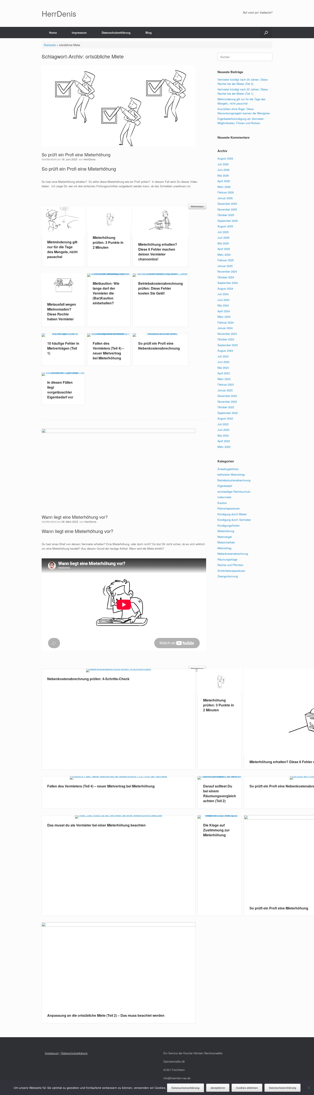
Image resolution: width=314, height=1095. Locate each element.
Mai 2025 (223, 243)
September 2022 (227, 413)
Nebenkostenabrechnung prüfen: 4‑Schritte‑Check (88, 678)
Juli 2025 (223, 232)
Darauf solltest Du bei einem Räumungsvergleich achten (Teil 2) (219, 793)
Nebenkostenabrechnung (232, 554)
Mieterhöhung (225, 531)
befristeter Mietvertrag (231, 474)
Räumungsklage (227, 559)
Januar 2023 (225, 390)
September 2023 (227, 345)
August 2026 (225, 158)
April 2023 (223, 373)
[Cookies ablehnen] (309, 1088)
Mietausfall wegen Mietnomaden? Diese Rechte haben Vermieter (61, 311)
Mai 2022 (223, 435)
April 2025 (223, 249)
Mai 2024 (223, 305)
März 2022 (223, 447)
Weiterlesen (197, 206)
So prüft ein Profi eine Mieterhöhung (76, 154)
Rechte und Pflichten (230, 565)
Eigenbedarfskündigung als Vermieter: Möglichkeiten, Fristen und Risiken (240, 121)
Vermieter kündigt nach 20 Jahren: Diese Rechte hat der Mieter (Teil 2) (242, 81)
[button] (266, 32)
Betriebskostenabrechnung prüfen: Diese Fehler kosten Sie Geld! (160, 288)
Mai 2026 (223, 175)
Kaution (222, 503)
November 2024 (227, 271)
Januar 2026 (225, 198)
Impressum (79, 32)
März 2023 (223, 379)
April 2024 (223, 311)
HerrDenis (89, 159)
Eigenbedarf (224, 486)
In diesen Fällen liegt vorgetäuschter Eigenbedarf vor (60, 389)
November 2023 (227, 334)
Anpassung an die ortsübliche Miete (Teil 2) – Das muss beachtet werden (105, 1015)
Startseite (50, 45)
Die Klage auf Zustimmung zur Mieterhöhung (216, 830)
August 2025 (225, 226)
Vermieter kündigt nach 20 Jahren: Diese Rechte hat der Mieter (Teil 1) (242, 91)
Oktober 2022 (225, 407)
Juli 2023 (223, 356)
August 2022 (225, 418)
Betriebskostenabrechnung (233, 480)
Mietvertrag (224, 548)
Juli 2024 (223, 294)
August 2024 (225, 288)
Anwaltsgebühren (228, 469)
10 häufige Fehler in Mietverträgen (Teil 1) (63, 348)
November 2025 (227, 209)
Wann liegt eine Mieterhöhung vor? (75, 517)
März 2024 (223, 317)
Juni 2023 (223, 362)
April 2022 (223, 441)
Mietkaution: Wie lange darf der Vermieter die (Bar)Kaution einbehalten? (106, 293)
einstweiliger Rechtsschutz (234, 491)
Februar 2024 (225, 322)
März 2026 (223, 187)
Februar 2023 (225, 384)
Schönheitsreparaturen (231, 571)
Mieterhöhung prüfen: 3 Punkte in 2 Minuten (108, 242)
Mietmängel (224, 537)
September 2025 (227, 221)
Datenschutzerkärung (74, 1053)
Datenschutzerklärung (116, 32)
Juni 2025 (223, 237)
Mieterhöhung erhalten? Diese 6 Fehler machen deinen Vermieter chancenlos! (157, 251)
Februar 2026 (225, 192)
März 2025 (223, 255)
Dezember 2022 (227, 396)
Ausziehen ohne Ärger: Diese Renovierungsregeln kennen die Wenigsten (243, 111)
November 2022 (227, 401)
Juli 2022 (223, 424)
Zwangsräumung (227, 576)
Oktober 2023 (225, 339)
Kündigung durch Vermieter (234, 520)
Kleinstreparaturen (228, 508)
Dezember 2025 (227, 204)
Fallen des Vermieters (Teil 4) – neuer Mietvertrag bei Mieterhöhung (108, 350)
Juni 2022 (223, 430)
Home (53, 32)
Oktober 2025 (225, 215)
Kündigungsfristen (228, 525)
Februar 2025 (225, 260)
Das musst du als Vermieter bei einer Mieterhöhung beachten (96, 825)
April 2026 (223, 181)
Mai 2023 (223, 368)
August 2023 (225, 351)
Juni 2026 (223, 170)
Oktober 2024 (225, 277)
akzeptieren (218, 1088)
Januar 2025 (225, 266)
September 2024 (227, 283)
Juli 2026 (223, 164)
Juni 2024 (223, 300)
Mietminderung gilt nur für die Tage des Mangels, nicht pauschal (62, 249)
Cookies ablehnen (247, 1088)
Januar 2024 (225, 328)
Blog (148, 32)
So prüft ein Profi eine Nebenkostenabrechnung (159, 346)
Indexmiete (224, 497)
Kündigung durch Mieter (232, 514)
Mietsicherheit (226, 542)
